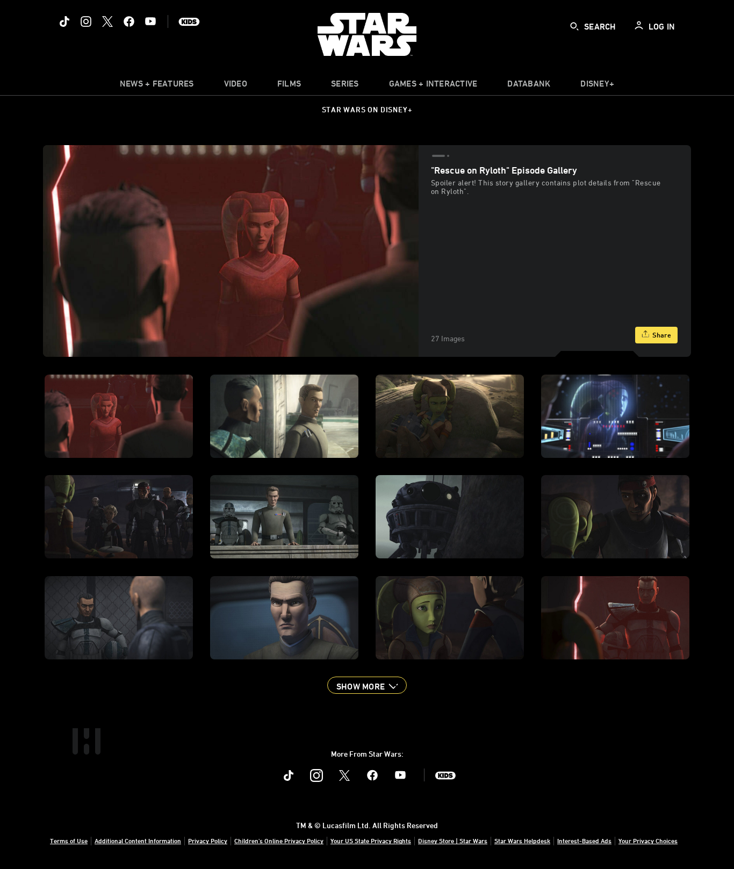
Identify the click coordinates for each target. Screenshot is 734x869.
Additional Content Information (138, 840)
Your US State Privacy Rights (370, 840)
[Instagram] (86, 21)
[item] (157, 86)
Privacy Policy (207, 840)
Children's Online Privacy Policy (278, 840)
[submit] (574, 26)
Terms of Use (69, 840)
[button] (367, 685)
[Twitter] (107, 21)
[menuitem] (235, 86)
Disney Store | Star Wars (452, 840)
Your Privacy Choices (648, 840)
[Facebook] (129, 21)
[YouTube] (150, 21)
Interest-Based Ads (584, 840)
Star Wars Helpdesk (522, 840)
